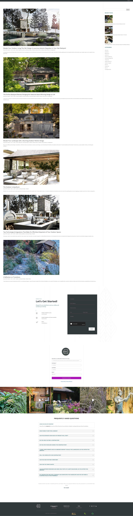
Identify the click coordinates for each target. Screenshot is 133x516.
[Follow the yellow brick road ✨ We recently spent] (119, 400)
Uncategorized (52, 49)
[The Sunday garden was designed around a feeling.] (93, 400)
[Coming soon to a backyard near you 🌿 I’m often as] (40, 400)
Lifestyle (33, 49)
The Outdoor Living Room (11, 187)
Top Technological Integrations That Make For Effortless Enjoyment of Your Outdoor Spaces (32, 232)
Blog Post (20, 49)
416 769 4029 (66, 507)
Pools (46, 96)
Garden (23, 49)
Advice (17, 49)
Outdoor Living (43, 49)
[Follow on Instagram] (92, 506)
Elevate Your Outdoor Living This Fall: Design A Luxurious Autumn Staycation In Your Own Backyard (34, 48)
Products (48, 49)
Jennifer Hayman (7, 49)
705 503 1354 (54, 508)
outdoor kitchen (38, 49)
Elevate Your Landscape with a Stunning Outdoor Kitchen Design (23, 141)
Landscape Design (28, 49)
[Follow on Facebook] (90, 506)
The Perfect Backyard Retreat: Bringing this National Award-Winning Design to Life (29, 94)
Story (30, 278)
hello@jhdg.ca (44, 323)
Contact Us (48, 426)
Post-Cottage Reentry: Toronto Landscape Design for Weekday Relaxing (117, 44)
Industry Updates (26, 96)
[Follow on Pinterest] (94, 506)
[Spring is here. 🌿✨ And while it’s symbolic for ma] (66, 400)
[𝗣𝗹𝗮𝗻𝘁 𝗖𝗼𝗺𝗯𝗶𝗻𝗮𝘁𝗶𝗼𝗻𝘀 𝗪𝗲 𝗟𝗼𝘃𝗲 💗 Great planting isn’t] (13, 400)
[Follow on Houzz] (96, 506)
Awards (17, 96)
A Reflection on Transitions (11, 277)
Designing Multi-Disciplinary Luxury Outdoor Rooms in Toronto (116, 34)
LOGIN (128, 0)
